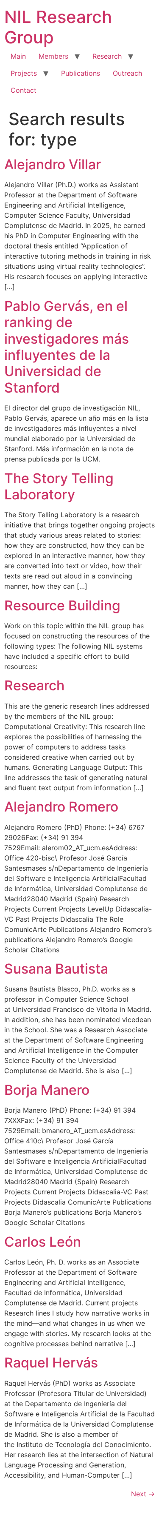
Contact (23, 90)
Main (18, 56)
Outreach (127, 73)
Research (107, 56)
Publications (80, 73)
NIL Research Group (58, 27)
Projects (24, 73)
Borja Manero (46, 1090)
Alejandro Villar (52, 164)
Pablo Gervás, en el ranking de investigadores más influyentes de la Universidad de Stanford (66, 347)
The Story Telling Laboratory (59, 486)
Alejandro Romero (61, 806)
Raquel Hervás (51, 1362)
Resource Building (62, 605)
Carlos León (42, 1241)
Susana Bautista (56, 968)
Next (143, 1494)
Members (53, 56)
